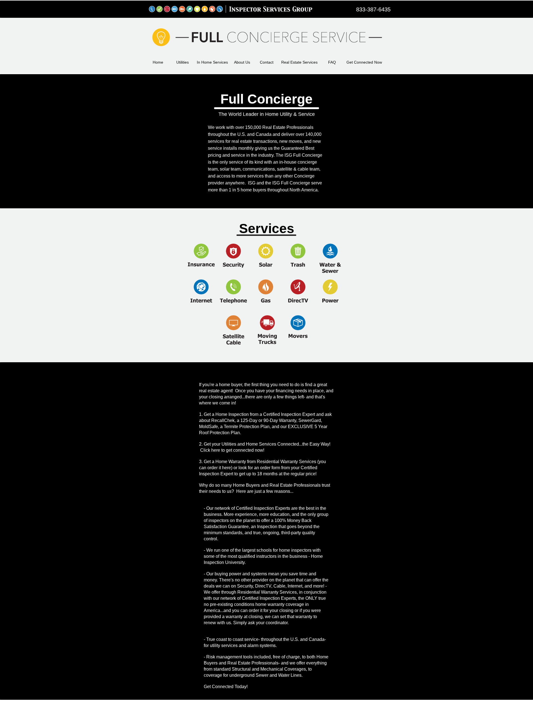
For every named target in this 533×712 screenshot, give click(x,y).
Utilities (182, 62)
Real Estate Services (299, 62)
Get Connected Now (364, 62)
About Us (242, 62)
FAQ (332, 62)
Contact (266, 62)
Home (158, 62)
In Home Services (212, 62)
